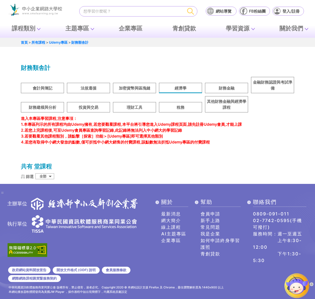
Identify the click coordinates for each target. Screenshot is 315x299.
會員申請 (210, 213)
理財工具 (134, 107)
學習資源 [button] (238, 28)
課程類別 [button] (23, 28)
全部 (43, 176)
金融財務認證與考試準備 (272, 85)
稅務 (181, 107)
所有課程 (38, 42)
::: (2, 192)
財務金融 (227, 88)
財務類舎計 (80, 42)
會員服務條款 (116, 270)
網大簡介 (171, 220)
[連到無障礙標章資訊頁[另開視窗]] (27, 249)
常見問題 (210, 227)
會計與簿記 (42, 88)
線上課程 (171, 227)
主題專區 (77, 28)
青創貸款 (184, 28)
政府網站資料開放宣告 (29, 270)
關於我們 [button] (291, 28)
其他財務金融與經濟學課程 (226, 104)
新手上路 (210, 220)
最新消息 (171, 213)
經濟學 (181, 88)
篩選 (30, 176)
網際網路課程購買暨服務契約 (34, 278)
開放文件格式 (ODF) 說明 (76, 270)
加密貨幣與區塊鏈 (134, 88)
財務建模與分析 (42, 107)
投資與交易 (88, 107)
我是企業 (210, 233)
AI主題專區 (173, 233)
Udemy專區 (58, 42)
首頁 (24, 42)
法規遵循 (88, 88)
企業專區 (130, 28)
